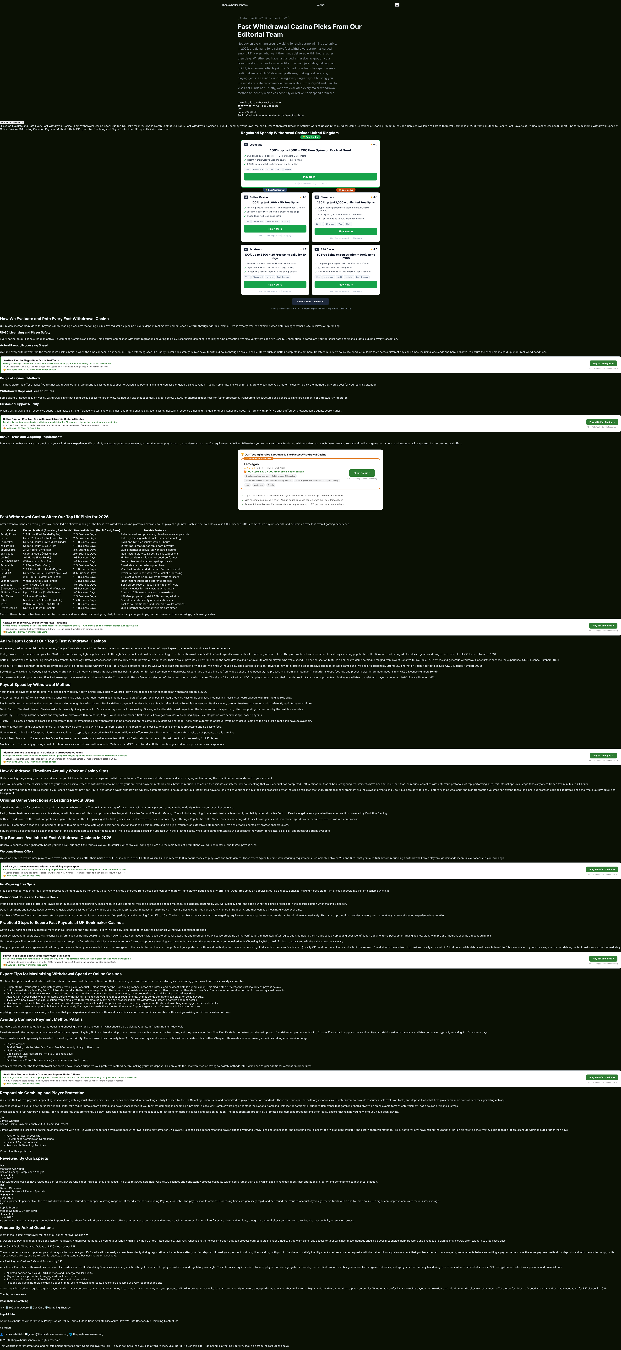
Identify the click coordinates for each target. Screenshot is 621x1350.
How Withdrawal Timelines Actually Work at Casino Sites (300, 125)
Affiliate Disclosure (106, 1321)
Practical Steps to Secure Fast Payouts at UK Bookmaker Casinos (515, 125)
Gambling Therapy (58, 1307)
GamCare (36, 1307)
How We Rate (127, 1321)
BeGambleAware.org (341, 308)
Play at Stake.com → (603, 625)
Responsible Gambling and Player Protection (104, 129)
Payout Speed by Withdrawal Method (240, 125)
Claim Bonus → (362, 473)
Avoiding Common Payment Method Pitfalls (47, 129)
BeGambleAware (17, 1307)
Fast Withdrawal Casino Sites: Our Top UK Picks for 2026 (109, 125)
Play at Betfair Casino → (602, 422)
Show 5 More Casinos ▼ (310, 301)
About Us (5, 1321)
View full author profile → (15, 1151)
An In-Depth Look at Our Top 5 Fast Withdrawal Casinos (180, 125)
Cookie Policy (60, 1321)
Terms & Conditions (82, 1321)
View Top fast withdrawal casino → (259, 102)
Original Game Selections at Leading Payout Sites (368, 125)
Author (321, 4)
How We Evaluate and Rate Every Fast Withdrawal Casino (36, 125)
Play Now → (310, 176)
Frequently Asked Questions (151, 129)
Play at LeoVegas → (603, 363)
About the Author (22, 1321)
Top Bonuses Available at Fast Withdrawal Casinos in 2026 (437, 125)
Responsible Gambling (149, 1321)
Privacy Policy (43, 1321)
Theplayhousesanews (235, 4)
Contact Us (171, 1321)
